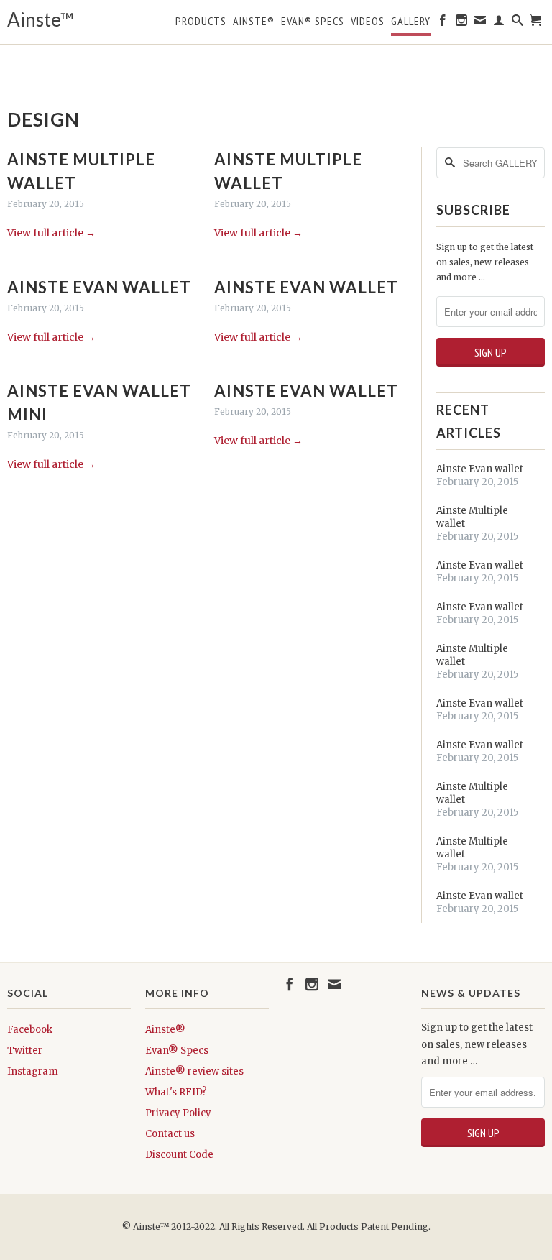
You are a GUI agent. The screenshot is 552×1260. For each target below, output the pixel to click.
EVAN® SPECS (312, 21)
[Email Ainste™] (480, 23)
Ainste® (254, 21)
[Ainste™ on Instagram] (462, 23)
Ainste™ (40, 20)
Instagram (32, 1071)
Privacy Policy (178, 1113)
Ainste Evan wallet (99, 287)
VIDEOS (368, 21)
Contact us (170, 1134)
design (43, 119)
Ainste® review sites (194, 1071)
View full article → (51, 232)
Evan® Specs (176, 1050)
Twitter (24, 1050)
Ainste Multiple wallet (472, 517)
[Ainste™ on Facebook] (443, 23)
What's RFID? (176, 1092)
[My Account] (499, 23)
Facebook (29, 1030)
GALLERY (411, 21)
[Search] (518, 23)
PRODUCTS (200, 21)
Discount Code (179, 1155)
